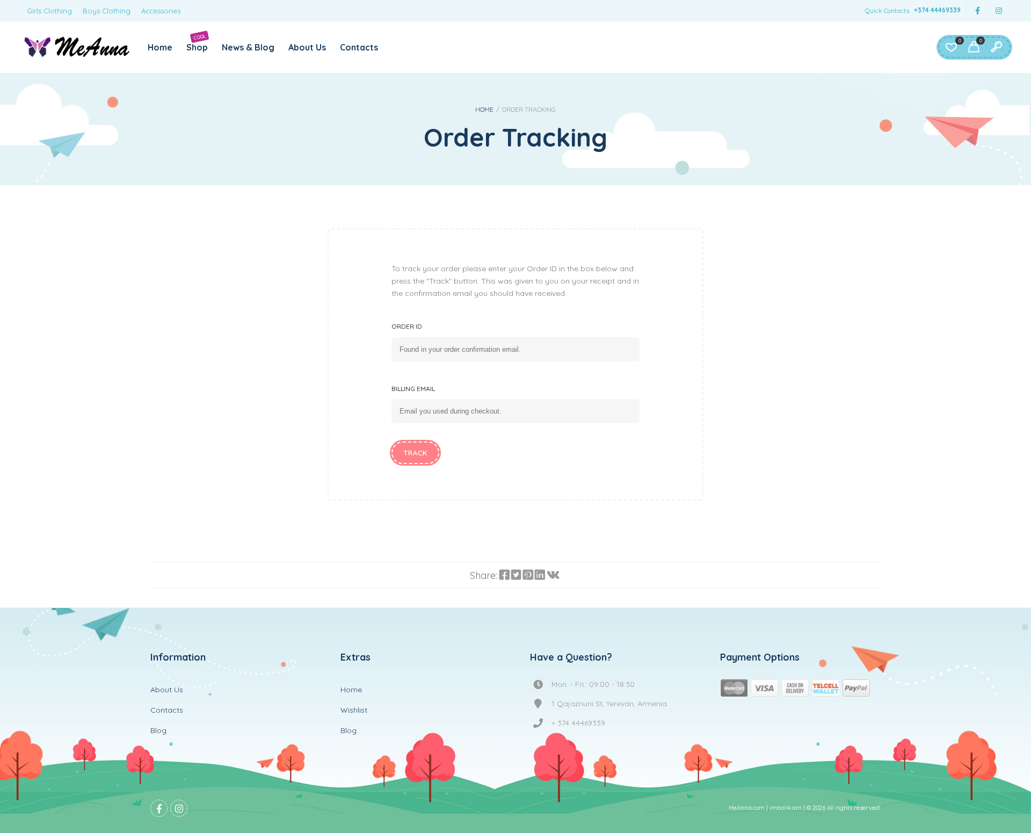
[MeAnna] (77, 47)
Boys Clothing (106, 10)
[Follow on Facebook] (977, 11)
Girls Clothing (49, 10)
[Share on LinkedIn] (539, 575)
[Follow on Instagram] (999, 11)
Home (160, 47)
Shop (197, 43)
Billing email (413, 389)
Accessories (160, 10)
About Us (307, 47)
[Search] (996, 47)
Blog (158, 730)
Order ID (406, 326)
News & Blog (248, 47)
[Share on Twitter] (516, 575)
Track (415, 452)
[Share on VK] (553, 575)
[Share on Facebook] (504, 575)
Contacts (359, 47)
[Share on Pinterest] (528, 575)
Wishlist (353, 710)
